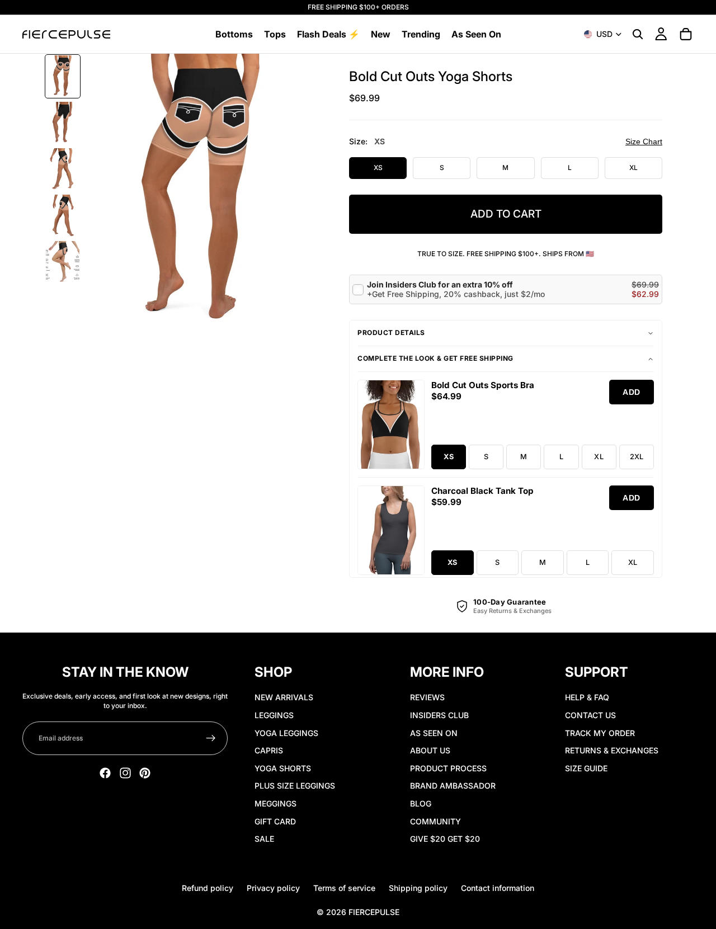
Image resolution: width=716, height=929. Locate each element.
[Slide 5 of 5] (62, 262)
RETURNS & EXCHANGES (611, 750)
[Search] (637, 34)
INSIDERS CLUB (439, 715)
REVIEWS (427, 697)
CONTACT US (590, 715)
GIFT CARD (275, 821)
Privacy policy (273, 888)
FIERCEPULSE (373, 912)
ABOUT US (430, 750)
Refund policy (207, 888)
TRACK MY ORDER (600, 733)
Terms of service (344, 888)
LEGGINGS (274, 715)
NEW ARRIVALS (284, 697)
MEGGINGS (275, 803)
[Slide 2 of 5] (62, 123)
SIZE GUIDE (586, 768)
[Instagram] (125, 773)
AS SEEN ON (434, 733)
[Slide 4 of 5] (62, 216)
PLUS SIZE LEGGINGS (295, 785)
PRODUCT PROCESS (448, 768)
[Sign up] (211, 738)
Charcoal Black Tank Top (482, 490)
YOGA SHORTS (283, 768)
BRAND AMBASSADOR (453, 785)
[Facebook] (105, 773)
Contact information (497, 888)
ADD (631, 392)
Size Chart (643, 141)
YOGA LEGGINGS (286, 733)
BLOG (420, 803)
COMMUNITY (435, 821)
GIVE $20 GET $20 (445, 838)
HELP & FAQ (587, 697)
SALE (264, 838)
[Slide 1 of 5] (62, 76)
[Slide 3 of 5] (62, 169)
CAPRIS (269, 750)
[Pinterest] (145, 773)
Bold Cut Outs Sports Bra (482, 385)
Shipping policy (418, 888)
